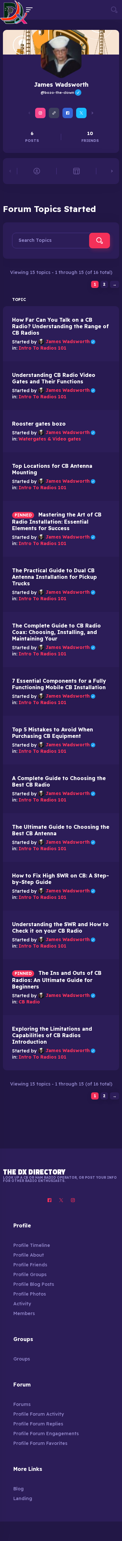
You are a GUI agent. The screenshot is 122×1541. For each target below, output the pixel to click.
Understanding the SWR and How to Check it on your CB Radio (60, 927)
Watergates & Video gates (50, 439)
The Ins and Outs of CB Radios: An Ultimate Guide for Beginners (57, 980)
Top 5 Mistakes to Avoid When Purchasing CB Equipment (52, 732)
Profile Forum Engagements (46, 1433)
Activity (22, 1303)
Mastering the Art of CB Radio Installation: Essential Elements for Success (57, 521)
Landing (22, 1498)
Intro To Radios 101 (42, 348)
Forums (22, 1404)
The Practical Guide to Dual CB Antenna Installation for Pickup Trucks (54, 577)
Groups (21, 1359)
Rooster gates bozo (39, 423)
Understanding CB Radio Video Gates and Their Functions (53, 378)
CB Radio (29, 1002)
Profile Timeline (31, 1245)
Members (24, 1313)
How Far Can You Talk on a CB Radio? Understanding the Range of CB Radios (60, 326)
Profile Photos (29, 1294)
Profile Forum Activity (38, 1414)
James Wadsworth (70, 341)
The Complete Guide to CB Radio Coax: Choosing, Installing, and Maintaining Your (56, 632)
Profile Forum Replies (38, 1424)
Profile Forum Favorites (40, 1443)
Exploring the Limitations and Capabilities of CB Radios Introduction (52, 1035)
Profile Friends (30, 1264)
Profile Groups (30, 1274)
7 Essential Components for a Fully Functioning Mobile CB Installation (59, 683)
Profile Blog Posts (33, 1284)
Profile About (28, 1255)
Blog (18, 1488)
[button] (29, 113)
